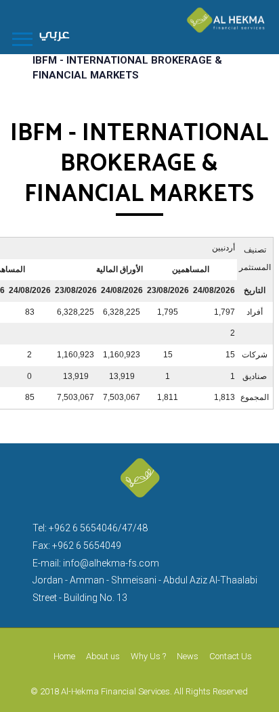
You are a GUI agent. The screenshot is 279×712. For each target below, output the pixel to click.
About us (103, 656)
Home (64, 656)
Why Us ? (148, 656)
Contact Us (230, 656)
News (187, 656)
